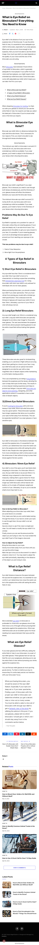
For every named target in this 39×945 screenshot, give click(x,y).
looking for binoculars (15, 406)
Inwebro (4, 936)
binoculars (9, 67)
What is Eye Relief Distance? (16, 96)
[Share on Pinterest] (15, 33)
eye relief (16, 621)
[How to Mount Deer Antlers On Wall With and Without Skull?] (19, 779)
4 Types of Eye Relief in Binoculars (18, 93)
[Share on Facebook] (9, 33)
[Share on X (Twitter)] (12, 33)
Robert (6, 29)
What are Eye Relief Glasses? (16, 99)
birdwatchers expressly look (14, 281)
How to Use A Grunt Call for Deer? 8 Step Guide (19, 858)
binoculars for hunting (20, 106)
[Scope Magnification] (19, 3)
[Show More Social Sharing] (19, 33)
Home (3, 8)
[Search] (36, 3)
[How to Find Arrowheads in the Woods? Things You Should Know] (6, 913)
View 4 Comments (19, 867)
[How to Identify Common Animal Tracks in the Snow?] (19, 811)
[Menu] (3, 3)
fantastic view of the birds (19, 708)
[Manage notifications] (4, 941)
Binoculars (9, 8)
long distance (31, 379)
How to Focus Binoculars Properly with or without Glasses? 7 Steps (28, 746)
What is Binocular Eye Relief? (16, 90)
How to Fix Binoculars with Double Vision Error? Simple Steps (10, 746)
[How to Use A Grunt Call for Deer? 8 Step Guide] (19, 843)
